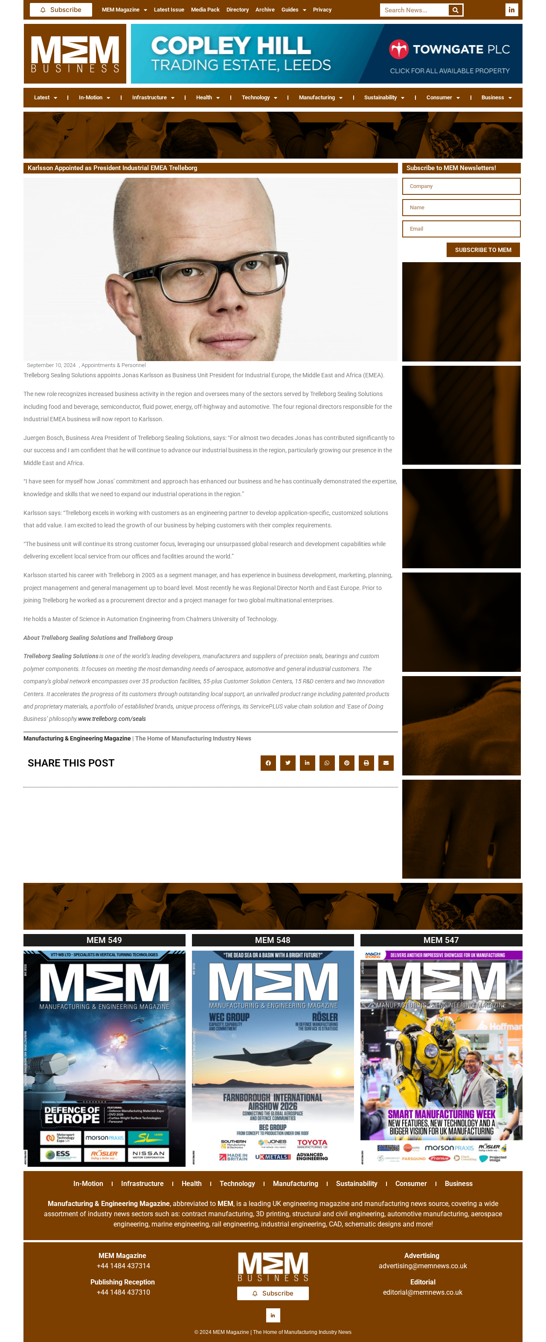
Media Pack (205, 9)
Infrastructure (149, 97)
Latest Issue (169, 9)
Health (204, 97)
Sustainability (380, 97)
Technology (256, 97)
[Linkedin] (511, 9)
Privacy (322, 9)
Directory (238, 9)
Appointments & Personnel (113, 365)
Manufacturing (317, 97)
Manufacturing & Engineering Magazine (77, 738)
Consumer (439, 97)
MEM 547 (441, 940)
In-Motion (90, 97)
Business (493, 97)
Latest (41, 97)
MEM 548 (272, 940)
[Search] (456, 10)
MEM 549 (104, 940)
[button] (268, 763)
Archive (265, 9)
